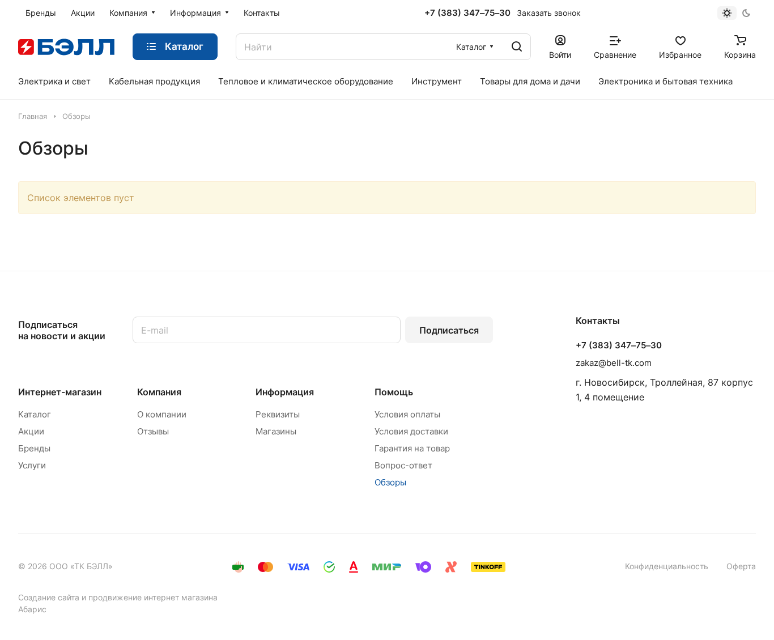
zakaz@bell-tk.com (614, 362)
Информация (285, 392)
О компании (161, 414)
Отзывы (153, 431)
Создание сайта (48, 597)
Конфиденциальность (666, 566)
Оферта (741, 566)
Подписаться (449, 330)
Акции (31, 431)
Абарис (32, 609)
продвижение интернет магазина (153, 597)
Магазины (276, 431)
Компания (159, 392)
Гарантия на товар (412, 448)
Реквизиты (278, 414)
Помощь (394, 392)
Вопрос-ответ (403, 465)
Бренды (34, 448)
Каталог (34, 414)
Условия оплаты (407, 414)
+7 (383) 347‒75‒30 (467, 13)
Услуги (32, 465)
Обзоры (390, 482)
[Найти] (517, 46)
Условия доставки (411, 431)
